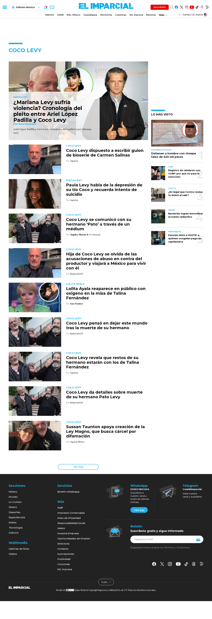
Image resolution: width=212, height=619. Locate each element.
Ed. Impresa (136, 15)
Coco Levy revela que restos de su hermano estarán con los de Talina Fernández (102, 362)
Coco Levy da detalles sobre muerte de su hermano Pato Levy (104, 394)
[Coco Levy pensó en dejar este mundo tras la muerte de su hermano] (35, 331)
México (13, 491)
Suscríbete (159, 7)
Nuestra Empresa (68, 533)
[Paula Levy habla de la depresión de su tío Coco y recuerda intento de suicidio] (35, 193)
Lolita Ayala (75, 284)
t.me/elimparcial (192, 489)
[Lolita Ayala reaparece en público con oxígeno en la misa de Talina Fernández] (35, 297)
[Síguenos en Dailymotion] (207, 6)
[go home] (19, 587)
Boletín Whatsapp (68, 491)
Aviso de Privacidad (69, 517)
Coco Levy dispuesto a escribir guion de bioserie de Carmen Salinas (105, 153)
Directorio (63, 543)
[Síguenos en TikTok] (196, 6)
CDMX (60, 15)
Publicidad (63, 559)
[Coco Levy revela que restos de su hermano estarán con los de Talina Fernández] (35, 366)
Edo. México (73, 15)
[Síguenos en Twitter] (181, 6)
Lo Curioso (15, 501)
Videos (13, 553)
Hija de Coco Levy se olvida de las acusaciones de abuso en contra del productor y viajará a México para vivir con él (106, 261)
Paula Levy (74, 180)
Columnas (120, 15)
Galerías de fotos (19, 548)
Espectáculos (17, 517)
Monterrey (106, 15)
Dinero (13, 507)
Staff (60, 507)
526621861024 (139, 489)
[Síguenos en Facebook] (176, 6)
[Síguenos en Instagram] (186, 6)
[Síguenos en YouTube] (191, 6)
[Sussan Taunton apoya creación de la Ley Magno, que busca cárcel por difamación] (35, 435)
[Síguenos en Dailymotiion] (201, 564)
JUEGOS (49, 15)
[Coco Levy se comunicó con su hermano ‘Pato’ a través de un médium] (35, 228)
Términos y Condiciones (176, 547)
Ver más (78, 466)
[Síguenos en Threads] (202, 6)
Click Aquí (139, 510)
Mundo (13, 496)
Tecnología (16, 527)
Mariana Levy (20, 97)
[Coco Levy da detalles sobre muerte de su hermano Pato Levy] (35, 400)
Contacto (62, 548)
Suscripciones (65, 553)
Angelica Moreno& (79, 235)
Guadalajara (90, 15)
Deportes (14, 512)
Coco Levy (73, 146)
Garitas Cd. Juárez (193, 14)
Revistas (151, 15)
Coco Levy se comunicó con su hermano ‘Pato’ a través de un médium (98, 224)
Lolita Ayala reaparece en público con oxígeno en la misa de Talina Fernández (106, 293)
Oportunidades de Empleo (73, 538)
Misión (61, 528)
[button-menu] (4, 7)
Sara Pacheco (27, 124)
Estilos (12, 522)
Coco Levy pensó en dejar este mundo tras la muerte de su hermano (106, 325)
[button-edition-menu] (180, 14)
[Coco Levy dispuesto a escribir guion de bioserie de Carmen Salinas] (35, 159)
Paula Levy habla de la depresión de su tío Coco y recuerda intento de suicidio (104, 189)
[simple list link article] (177, 134)
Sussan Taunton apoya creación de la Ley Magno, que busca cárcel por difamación (105, 431)
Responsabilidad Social (71, 523)
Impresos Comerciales (71, 512)
